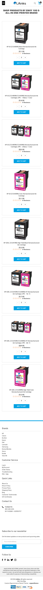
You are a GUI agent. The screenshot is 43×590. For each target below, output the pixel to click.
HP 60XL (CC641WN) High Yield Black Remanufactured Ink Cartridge (21, 244)
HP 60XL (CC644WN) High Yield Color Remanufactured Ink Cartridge (21, 391)
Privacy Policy (6, 488)
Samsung (5, 447)
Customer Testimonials (9, 494)
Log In (4, 465)
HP (3, 433)
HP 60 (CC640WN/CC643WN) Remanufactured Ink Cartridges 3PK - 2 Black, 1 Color (21, 146)
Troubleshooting (7, 472)
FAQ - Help (5, 474)
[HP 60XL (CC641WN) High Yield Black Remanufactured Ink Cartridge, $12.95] (21, 229)
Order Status (6, 469)
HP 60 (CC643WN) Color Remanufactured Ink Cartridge (21, 195)
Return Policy (6, 486)
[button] (21, 524)
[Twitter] (12, 560)
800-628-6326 (9, 509)
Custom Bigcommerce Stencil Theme (16, 583)
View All (4, 456)
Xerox (4, 451)
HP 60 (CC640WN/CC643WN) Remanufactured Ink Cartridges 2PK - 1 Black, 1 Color (21, 97)
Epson (4, 440)
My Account (6, 467)
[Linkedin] (8, 560)
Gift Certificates (7, 497)
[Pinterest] (5, 560)
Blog (3, 492)
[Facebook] (2, 560)
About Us (5, 483)
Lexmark (5, 444)
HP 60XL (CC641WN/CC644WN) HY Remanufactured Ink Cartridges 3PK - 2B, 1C (21, 342)
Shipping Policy (7, 490)
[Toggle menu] (3, 3)
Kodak (4, 453)
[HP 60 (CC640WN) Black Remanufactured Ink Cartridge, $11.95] (21, 33)
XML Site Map (21, 581)
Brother (4, 438)
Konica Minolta (6, 449)
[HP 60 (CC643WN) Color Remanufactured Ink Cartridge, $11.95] (21, 180)
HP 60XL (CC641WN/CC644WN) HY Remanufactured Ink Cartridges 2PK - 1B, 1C (21, 293)
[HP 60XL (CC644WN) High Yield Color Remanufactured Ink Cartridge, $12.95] (21, 376)
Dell (3, 442)
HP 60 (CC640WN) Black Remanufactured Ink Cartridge (21, 48)
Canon (4, 436)
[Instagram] (15, 560)
